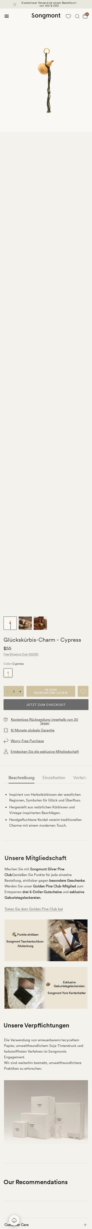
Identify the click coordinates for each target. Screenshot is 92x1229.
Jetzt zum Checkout (46, 704)
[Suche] (77, 16)
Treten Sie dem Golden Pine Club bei (33, 909)
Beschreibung (21, 777)
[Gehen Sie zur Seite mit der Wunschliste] (68, 16)
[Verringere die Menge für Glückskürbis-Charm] (7, 691)
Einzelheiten (53, 777)
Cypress (8, 672)
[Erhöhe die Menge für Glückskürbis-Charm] (20, 691)
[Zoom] (46, 70)
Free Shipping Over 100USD (21, 654)
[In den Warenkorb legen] (50, 691)
